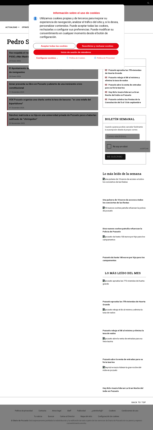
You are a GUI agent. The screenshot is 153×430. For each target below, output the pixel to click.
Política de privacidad (24, 411)
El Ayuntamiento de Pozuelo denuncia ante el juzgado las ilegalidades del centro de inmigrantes (51, 70)
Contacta (42, 411)
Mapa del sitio (86, 416)
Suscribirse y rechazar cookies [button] (97, 46)
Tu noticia (38, 416)
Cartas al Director (67, 416)
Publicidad (81, 411)
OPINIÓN (26, 27)
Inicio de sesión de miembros (76, 52)
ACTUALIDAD (11, 27)
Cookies (112, 411)
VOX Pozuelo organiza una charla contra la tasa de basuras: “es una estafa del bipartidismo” (50, 101)
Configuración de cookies (108, 416)
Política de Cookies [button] (77, 58)
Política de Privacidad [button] (106, 58)
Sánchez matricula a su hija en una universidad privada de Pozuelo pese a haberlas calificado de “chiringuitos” (52, 117)
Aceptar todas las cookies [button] (54, 46)
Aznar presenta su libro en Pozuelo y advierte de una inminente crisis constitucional (45, 86)
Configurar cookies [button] (47, 58)
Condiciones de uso (130, 411)
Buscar (51, 416)
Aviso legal (56, 411)
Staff (69, 411)
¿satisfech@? (97, 411)
